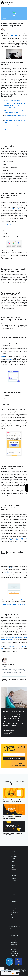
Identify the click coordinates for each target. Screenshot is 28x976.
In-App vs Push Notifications (14, 928)
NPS (22, 599)
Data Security (14, 951)
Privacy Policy (14, 949)
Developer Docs (14, 944)
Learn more (13, 973)
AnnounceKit (14, 896)
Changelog (14, 878)
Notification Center (14, 883)
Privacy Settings (14, 863)
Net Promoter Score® (14, 882)
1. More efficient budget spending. (13, 108)
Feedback (14, 880)
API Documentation (14, 946)
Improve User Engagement (14, 915)
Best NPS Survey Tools (14, 929)
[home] (7, 3)
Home (14, 854)
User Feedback (5, 680)
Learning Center (14, 942)
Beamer (3, 356)
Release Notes (14, 904)
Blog (14, 858)
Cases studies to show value (9, 224)
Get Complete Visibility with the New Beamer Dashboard (12, 817)
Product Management (11, 679)
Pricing (14, 885)
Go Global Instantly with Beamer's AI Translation (13, 833)
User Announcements (14, 906)
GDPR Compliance (14, 953)
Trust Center (14, 955)
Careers (14, 865)
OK (17, 972)
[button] (25, 2)
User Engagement (21, 679)
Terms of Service (14, 947)
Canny (14, 894)
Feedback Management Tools (14, 926)
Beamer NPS (6, 572)
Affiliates (14, 861)
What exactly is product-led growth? (12, 100)
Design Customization (14, 914)
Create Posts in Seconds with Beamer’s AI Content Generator (12, 800)
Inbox (14, 910)
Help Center (14, 940)
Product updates (14, 856)
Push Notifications (14, 912)
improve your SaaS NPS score (8, 567)
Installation (14, 938)
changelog (9, 359)
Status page (14, 860)
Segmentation (14, 908)
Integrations (14, 917)
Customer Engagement (15, 677)
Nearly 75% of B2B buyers (16, 208)
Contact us (14, 867)
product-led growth (13, 35)
